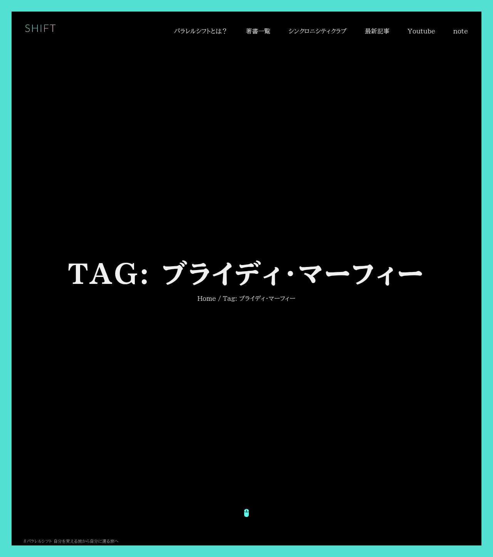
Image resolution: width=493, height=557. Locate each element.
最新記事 (377, 31)
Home (207, 298)
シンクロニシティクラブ (317, 31)
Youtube (421, 31)
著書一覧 (258, 31)
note (460, 31)
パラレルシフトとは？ (201, 31)
